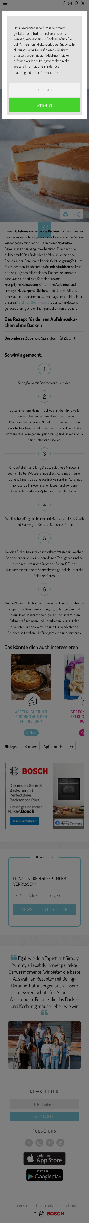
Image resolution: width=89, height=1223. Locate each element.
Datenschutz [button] (49, 72)
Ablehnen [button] (45, 90)
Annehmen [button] (44, 105)
